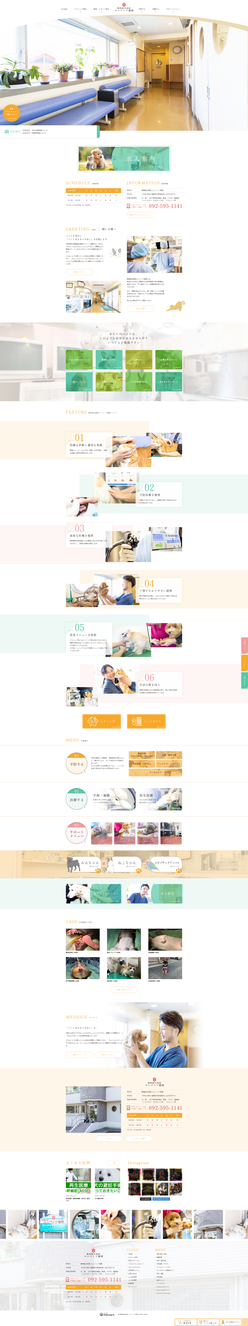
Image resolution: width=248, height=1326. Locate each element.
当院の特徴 (140, 308)
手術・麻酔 (160, 1273)
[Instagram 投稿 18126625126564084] (134, 1174)
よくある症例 (132, 1277)
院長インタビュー (108, 1055)
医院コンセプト (79, 272)
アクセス (109, 1138)
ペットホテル (244, 663)
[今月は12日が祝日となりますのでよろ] (175, 1174)
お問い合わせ (244, 680)
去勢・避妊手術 (161, 1260)
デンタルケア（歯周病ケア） (165, 1270)
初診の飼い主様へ (162, 1254)
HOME (64, 9)
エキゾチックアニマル (163, 1293)
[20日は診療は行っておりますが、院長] (148, 1174)
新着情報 (131, 1283)
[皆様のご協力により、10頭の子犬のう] (161, 1189)
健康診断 (159, 1257)
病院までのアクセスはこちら (140, 215)
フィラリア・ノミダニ (163, 1267)
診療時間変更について (39, 133)
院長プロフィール (79, 1055)
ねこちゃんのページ (163, 1290)
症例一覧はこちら (124, 989)
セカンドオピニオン (134, 1267)
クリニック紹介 (133, 1257)
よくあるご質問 (139, 1138)
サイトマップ (132, 1286)
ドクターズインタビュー (135, 1264)
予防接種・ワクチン (163, 1264)
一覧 (113, 1163)
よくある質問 (132, 1280)
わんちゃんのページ (163, 1286)
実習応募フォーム (133, 1270)
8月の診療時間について (40, 130)
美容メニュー (244, 646)
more (98, 131)
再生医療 (159, 1277)
